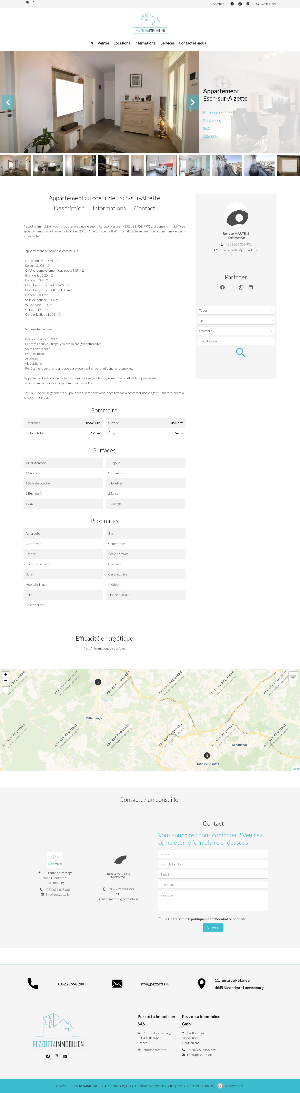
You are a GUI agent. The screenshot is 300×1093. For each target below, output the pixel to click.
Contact (144, 208)
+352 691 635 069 (58, 889)
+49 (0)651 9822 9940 (203, 1050)
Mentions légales (119, 1085)
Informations (109, 208)
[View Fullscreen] (5, 690)
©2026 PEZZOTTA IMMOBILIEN (79, 1086)
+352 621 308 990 (239, 244)
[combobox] (236, 310)
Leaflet (296, 768)
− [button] (5, 680)
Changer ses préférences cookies (191, 1085)
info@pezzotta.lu (57, 894)
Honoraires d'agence (149, 1085)
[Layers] (293, 676)
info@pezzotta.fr (154, 1050)
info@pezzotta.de (199, 1054)
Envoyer (213, 927)
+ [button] (5, 674)
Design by (235, 1085)
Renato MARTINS (236, 233)
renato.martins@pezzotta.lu (238, 250)
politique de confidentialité (211, 919)
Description (69, 208)
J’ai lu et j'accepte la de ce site (204, 919)
